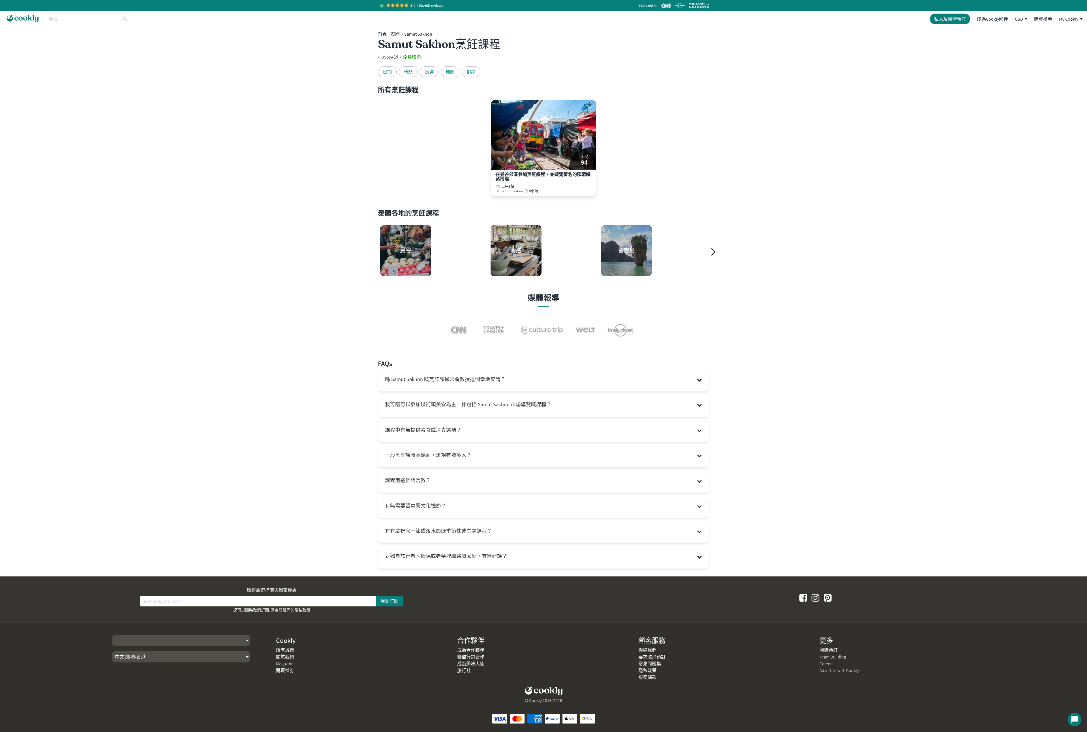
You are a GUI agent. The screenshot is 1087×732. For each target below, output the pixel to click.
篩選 (429, 72)
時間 (408, 72)
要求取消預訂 (652, 657)
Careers (826, 663)
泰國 (395, 34)
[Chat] (1074, 719)
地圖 (450, 72)
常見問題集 (649, 663)
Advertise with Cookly (839, 670)
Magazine (285, 663)
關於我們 (285, 657)
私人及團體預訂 (950, 19)
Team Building (832, 657)
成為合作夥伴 (470, 650)
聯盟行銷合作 (470, 657)
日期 (387, 72)
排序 (471, 72)
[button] (412, 5)
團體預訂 (828, 650)
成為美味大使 (470, 663)
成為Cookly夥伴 (992, 19)
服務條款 (647, 677)
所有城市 (285, 650)
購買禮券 (1043, 19)
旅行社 (464, 670)
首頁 (382, 34)
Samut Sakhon (418, 34)
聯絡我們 (647, 650)
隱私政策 (302, 610)
